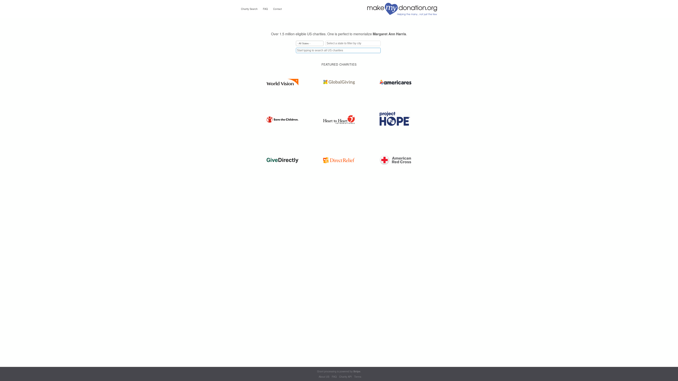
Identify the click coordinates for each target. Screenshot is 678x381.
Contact (277, 9)
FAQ (265, 9)
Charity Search (249, 9)
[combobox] (338, 50)
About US (324, 376)
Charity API (345, 376)
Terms (357, 376)
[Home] (403, 9)
